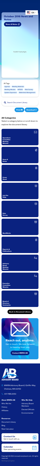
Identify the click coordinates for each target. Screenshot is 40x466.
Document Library (9, 422)
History (4, 407)
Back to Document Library (20, 312)
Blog (3, 425)
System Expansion (11, 92)
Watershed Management (27, 92)
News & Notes (12, 24)
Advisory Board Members (28, 404)
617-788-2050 (10, 394)
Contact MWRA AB (20, 353)
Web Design (4, 460)
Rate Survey (29, 89)
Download (30, 110)
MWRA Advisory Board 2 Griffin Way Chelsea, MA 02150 (19, 387)
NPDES (20, 89)
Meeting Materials (18, 86)
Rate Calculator (8, 429)
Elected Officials (28, 409)
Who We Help (27, 400)
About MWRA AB (8, 400)
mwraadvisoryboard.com (22, 456)
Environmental (27, 413)
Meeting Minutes (10, 89)
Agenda (7, 86)
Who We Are (6, 403)
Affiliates (5, 410)
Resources (6, 418)
